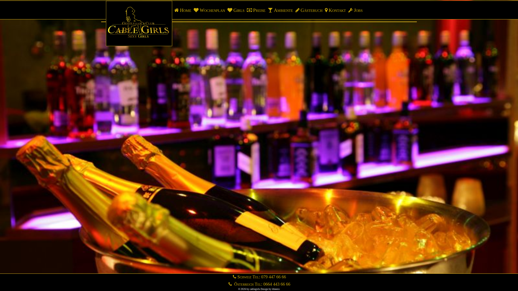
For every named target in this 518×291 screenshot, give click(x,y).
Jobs (358, 10)
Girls (238, 10)
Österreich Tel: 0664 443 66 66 (261, 284)
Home (185, 10)
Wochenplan (212, 10)
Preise (259, 10)
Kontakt (337, 10)
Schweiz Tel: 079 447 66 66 (261, 277)
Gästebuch (311, 10)
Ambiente (283, 10)
